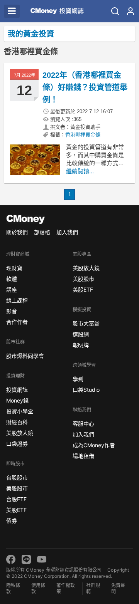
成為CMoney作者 (94, 445)
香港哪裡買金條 (82, 135)
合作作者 (17, 322)
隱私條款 (13, 588)
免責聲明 (118, 588)
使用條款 (38, 588)
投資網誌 (17, 389)
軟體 (11, 278)
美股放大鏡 (19, 433)
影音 (11, 311)
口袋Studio (86, 389)
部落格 (42, 232)
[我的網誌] (130, 11)
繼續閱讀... (80, 171)
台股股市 (17, 477)
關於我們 (17, 232)
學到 (78, 379)
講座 (11, 289)
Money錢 (17, 400)
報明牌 (81, 345)
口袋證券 (17, 443)
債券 (11, 520)
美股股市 (17, 488)
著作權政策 (65, 588)
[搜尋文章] (115, 11)
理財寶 (14, 268)
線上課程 (17, 300)
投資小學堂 (19, 411)
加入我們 (67, 232)
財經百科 (17, 422)
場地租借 (83, 456)
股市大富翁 (86, 323)
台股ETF (16, 499)
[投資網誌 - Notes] (53, 11)
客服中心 (83, 423)
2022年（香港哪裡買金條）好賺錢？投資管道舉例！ (84, 87)
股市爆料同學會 (25, 355)
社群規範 (93, 588)
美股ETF (16, 510)
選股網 (81, 334)
